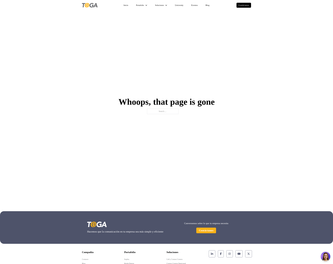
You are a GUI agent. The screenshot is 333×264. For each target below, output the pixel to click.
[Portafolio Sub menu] (146, 5)
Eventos (194, 5)
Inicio (126, 5)
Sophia (126, 259)
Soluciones (159, 5)
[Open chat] (325, 256)
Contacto (85, 259)
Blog (207, 5)
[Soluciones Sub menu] (166, 5)
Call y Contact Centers (174, 259)
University (179, 5)
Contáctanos (243, 5)
